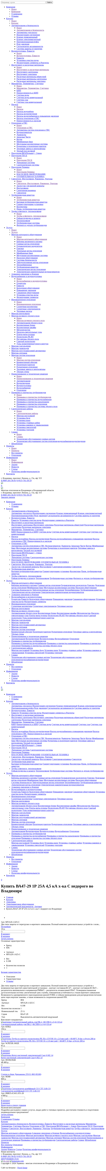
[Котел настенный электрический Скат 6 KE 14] (27, 1055)
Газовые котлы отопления (28, 244)
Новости (15, 467)
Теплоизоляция (23, 221)
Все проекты (17, 453)
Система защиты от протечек (29, 49)
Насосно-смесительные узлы (29, 332)
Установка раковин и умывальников (32, 425)
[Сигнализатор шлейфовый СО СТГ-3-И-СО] (26, 1089)
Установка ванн (23, 420)
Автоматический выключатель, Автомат (24, 906)
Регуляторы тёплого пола (28, 339)
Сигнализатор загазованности (30, 46)
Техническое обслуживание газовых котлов (36, 439)
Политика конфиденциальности (25, 471)
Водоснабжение (24, 388)
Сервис (14, 432)
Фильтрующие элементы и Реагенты (33, 63)
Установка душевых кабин (28, 423)
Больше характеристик (11, 972)
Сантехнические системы (28, 165)
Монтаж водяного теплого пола (25, 316)
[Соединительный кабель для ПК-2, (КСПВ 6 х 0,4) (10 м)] (31, 1022)
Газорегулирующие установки (30, 204)
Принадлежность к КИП (27, 93)
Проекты (10, 446)
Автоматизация (23, 381)
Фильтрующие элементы (27, 297)
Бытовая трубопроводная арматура (32, 202)
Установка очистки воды (27, 295)
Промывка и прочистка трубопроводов (28, 392)
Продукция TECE (19, 155)
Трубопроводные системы (28, 223)
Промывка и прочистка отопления (32, 404)
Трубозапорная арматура (27, 267)
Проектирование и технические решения (29, 374)
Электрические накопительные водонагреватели (38, 272)
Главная (9, 897)
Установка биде (23, 418)
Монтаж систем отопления (23, 355)
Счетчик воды (23, 95)
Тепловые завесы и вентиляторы (31, 149)
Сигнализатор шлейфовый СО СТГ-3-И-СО (20, 1091)
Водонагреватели (24, 132)
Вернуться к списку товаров (13, 1105)
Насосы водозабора (25, 111)
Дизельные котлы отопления (29, 251)
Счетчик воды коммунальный (30, 97)
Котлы (19, 139)
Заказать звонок (8, 497)
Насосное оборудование (27, 258)
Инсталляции (22, 188)
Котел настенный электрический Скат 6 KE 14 (21, 1058)
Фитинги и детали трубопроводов (32, 225)
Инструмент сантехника (27, 72)
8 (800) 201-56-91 (8, 480)
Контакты (10, 474)
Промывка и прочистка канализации (33, 402)
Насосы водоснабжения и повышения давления (38, 116)
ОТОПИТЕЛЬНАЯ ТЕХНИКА (30, 176)
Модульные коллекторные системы (32, 144)
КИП (19, 90)
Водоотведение (23, 383)
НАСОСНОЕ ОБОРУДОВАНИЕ (31, 174)
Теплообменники (24, 265)
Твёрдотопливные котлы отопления (32, 262)
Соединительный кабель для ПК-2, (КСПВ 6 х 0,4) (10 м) (26, 1024)
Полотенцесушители (26, 365)
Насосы (14, 104)
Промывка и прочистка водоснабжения (34, 399)
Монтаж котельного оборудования (26, 234)
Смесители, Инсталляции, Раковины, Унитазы (31, 179)
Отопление (21, 390)
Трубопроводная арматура (23, 195)
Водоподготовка (24, 385)
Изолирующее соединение (28, 35)
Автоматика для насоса (27, 32)
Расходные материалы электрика (31, 81)
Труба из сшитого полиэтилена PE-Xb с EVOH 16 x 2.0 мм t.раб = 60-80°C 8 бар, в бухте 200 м (43, 1041)
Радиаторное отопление (27, 367)
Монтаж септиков (19, 353)
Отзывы (14, 16)
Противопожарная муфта (28, 42)
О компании (16, 14)
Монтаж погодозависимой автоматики (28, 351)
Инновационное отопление (23, 299)
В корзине (5, 936)
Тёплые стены (23, 372)
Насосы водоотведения (27, 114)
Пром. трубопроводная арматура (31, 209)
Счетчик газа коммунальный (29, 102)
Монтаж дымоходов (20, 348)
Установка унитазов (25, 430)
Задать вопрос (7, 939)
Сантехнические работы (22, 409)
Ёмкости (20, 58)
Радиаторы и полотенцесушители (31, 146)
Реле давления (23, 44)
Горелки (20, 248)
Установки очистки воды (28, 60)
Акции (14, 464)
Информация (12, 457)
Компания (10, 7)
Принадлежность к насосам (29, 121)
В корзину (5, 934)
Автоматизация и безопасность (25, 25)
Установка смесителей (26, 427)
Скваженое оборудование (28, 293)
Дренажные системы (26, 162)
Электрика (11, 902)
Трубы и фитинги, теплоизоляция (26, 211)
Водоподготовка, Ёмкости (23, 51)
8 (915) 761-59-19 (24, 480)
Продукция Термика (20, 167)
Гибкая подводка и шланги (28, 218)
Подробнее (6, 927)
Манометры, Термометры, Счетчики (27, 83)
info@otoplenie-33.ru (10, 1159)
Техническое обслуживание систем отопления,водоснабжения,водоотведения (51, 441)
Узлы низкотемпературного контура (32, 344)
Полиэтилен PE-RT (25, 337)
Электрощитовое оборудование (20, 904)
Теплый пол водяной (26, 151)
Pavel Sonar (22, 1168)
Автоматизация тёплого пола (29, 323)
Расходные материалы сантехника (32, 79)
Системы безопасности (27, 260)
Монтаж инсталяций (26, 416)
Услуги (9, 227)
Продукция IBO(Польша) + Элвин (26, 153)
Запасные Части (24, 137)
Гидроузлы (21, 283)
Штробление (17, 444)
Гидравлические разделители (29, 246)
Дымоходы (21, 135)
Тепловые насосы (24, 311)
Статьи (14, 469)
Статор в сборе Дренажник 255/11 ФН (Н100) (21, 1074)
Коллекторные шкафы (26, 327)
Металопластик (23, 330)
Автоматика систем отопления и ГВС (33, 130)
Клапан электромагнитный (29, 39)
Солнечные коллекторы (27, 306)
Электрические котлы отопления (31, 269)
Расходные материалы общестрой (31, 76)
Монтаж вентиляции (20, 313)
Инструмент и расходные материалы (27, 65)
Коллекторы (22, 207)
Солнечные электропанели (28, 309)
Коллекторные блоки (26, 325)
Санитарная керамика (26, 190)
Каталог (9, 18)
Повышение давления (26, 290)
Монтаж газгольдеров (21, 346)
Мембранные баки (25, 142)
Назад (14, 9)
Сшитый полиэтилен (26, 341)
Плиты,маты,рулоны (26, 334)
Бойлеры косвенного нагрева (29, 241)
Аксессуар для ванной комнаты (30, 186)
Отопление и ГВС (19, 123)
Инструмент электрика (27, 74)
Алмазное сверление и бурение (25, 274)
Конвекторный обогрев (27, 362)
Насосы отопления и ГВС (28, 118)
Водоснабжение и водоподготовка (26, 276)
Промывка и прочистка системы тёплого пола (37, 406)
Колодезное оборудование (28, 288)
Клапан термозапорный (27, 37)
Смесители (21, 193)
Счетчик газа (22, 100)
